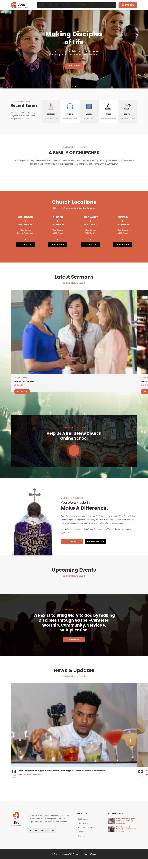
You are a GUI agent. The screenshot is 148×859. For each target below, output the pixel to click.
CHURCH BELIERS (74, 173)
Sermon (51, 114)
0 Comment (26, 775)
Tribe (108, 114)
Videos (89, 114)
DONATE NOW (128, 5)
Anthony (24, 378)
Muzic (70, 114)
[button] (72, 86)
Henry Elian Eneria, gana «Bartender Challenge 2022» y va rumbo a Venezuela (62, 770)
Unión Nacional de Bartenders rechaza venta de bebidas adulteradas (126, 829)
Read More (37, 775)
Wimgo (93, 854)
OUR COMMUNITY (30, 173)
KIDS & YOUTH (117, 173)
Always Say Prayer (24, 381)
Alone (75, 854)
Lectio (127, 114)
